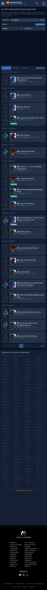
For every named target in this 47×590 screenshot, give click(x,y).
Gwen (5, 481)
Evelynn (5, 449)
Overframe (28, 560)
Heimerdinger (18, 356)
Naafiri (16, 484)
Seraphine (28, 445)
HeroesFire (13, 564)
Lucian (16, 447)
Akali (5, 362)
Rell (26, 414)
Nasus (27, 359)
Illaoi (15, 362)
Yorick (38, 451)
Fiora (5, 458)
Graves (5, 479)
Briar (5, 414)
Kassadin (17, 403)
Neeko (27, 365)
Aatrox (5, 356)
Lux (15, 453)
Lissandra (17, 441)
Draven (5, 440)
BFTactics (13, 566)
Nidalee (27, 368)
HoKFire (27, 566)
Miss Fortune (16, 475)
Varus (38, 401)
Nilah (27, 371)
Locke (16, 444)
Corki (5, 428)
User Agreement (9, 583)
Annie (5, 380)
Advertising (29, 583)
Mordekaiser (18, 479)
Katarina (17, 406)
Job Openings (39, 583)
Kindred (16, 421)
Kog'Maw (17, 427)
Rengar (27, 424)
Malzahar (17, 459)
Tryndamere (40, 384)
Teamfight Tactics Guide (23, 490)
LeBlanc (16, 430)
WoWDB (27, 546)
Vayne (38, 404)
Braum (5, 411)
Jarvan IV (17, 374)
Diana (5, 434)
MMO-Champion (30, 550)
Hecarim (6, 484)
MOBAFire (13, 542)
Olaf (26, 381)
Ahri (4, 359)
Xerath (38, 439)
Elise (4, 446)
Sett (26, 448)
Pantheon (28, 390)
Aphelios (6, 382)
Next (42, 346)
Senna (27, 442)
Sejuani (27, 439)
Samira (27, 436)
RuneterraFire (14, 552)
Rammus (28, 408)
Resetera (13, 558)
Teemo (38, 372)
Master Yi (17, 465)
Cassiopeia (6, 423)
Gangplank (6, 467)
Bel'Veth (6, 402)
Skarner (27, 468)
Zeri (37, 468)
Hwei (16, 359)
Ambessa (6, 371)
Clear (42, 20)
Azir (4, 396)
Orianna (27, 384)
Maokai (16, 462)
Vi (36, 415)
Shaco (27, 451)
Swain (27, 480)
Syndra (38, 356)
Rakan (27, 405)
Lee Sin (16, 432)
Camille (5, 420)
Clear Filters (40, 24)
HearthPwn (28, 556)
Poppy (27, 393)
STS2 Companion (30, 562)
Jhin (15, 382)
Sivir (26, 466)
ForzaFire (13, 562)
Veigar (38, 407)
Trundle (38, 381)
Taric (37, 370)
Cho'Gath (6, 425)
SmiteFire (13, 554)
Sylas (27, 483)
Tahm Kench (38, 360)
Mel (15, 468)
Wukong (38, 433)
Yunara (38, 454)
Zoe (37, 477)
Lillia (15, 438)
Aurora (5, 393)
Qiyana (27, 399)
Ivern (16, 368)
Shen (26, 454)
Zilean (38, 474)
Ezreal (5, 452)
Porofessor (13, 546)
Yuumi (38, 457)
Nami (27, 356)
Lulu (15, 450)
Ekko (4, 443)
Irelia (16, 365)
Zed (37, 466)
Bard (5, 399)
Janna (16, 371)
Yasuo (38, 445)
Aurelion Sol (6, 389)
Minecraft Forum (30, 544)
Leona (16, 435)
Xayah (38, 436)
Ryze (26, 433)
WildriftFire (13, 550)
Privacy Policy (20, 583)
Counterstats (14, 548)
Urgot (38, 398)
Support (25, 587)
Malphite (17, 456)
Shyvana (28, 457)
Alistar (5, 368)
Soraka (27, 477)
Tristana (38, 378)
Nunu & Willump (27, 377)
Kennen (16, 415)
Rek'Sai (27, 411)
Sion (26, 463)
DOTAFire (13, 556)
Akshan (5, 365)
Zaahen (38, 460)
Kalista (16, 394)
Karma (16, 397)
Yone (37, 448)
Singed (27, 460)
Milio (15, 471)
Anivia (5, 377)
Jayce (16, 380)
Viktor (38, 421)
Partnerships (17, 587)
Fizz (4, 461)
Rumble (27, 430)
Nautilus (27, 362)
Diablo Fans (29, 558)
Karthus (16, 400)
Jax (15, 377)
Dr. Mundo (6, 437)
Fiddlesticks (7, 455)
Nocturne (28, 374)
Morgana (17, 481)
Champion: (6, 20)
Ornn (26, 387)
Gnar (5, 473)
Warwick (39, 430)
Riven (27, 427)
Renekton (28, 421)
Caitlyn (5, 417)
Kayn (15, 412)
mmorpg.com (29, 552)
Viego (38, 418)
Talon (38, 367)
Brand (5, 408)
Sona (26, 474)
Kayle (16, 409)
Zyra (37, 480)
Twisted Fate (38, 388)
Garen (5, 470)
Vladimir (38, 424)
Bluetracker (28, 554)
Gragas (5, 476)
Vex (37, 413)
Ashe (5, 385)
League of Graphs (16, 544)
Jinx (15, 385)
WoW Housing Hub (31, 548)
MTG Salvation (30, 542)
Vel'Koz (38, 410)
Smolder (28, 471)
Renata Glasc (27, 417)
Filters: (4, 24)
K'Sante (16, 388)
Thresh (38, 375)
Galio (5, 464)
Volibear (38, 427)
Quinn (27, 402)
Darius (5, 431)
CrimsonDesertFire (31, 564)
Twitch (38, 392)
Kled (15, 424)
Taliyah (38, 364)
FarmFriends (14, 560)
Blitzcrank (6, 405)
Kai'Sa (16, 391)
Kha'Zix (16, 418)
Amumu (5, 374)
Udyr (37, 395)
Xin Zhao (39, 442)
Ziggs (38, 471)
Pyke (26, 396)
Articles (31, 587)
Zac (37, 463)
